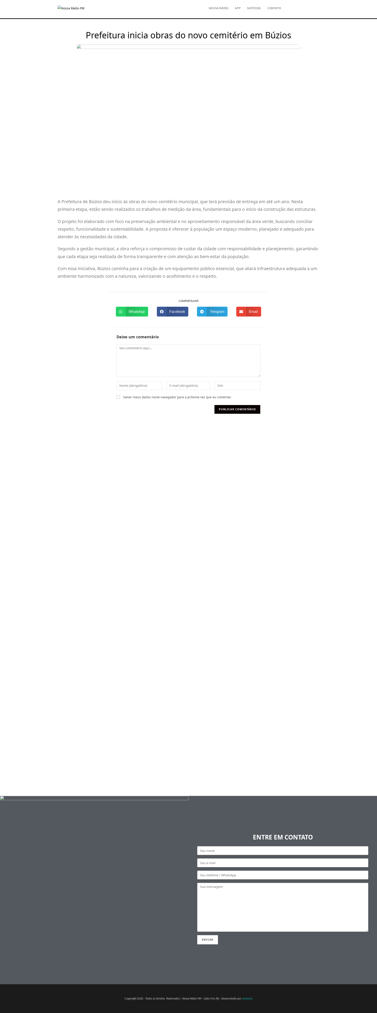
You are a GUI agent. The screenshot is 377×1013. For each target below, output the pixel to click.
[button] (132, 312)
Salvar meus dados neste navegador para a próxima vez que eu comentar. (177, 397)
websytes (247, 998)
